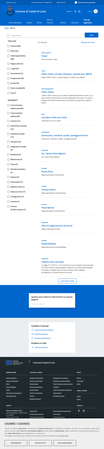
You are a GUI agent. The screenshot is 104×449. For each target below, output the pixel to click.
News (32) (14, 50)
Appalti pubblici (34, 390)
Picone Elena (47, 171)
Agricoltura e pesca (58, 396)
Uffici (7, 384)
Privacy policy (64, 436)
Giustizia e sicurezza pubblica (61, 381)
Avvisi (78, 384)
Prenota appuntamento (37, 414)
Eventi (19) (15, 83)
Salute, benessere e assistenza (62, 390)
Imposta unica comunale (52, 261)
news (43, 114)
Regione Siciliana (11, 2)
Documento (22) (17, 73)
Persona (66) (16, 46)
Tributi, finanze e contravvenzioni (63, 384)
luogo (43, 71)
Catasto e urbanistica (36, 393)
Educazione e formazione (60, 378)
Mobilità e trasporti (35, 399)
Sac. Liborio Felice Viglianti (53, 153)
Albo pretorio (61, 2)
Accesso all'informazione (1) (18, 206)
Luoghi (79, 396)
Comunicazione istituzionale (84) (17, 105)
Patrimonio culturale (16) (19, 126)
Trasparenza (45, 132)
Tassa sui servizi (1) (18, 191)
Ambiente (56, 387)
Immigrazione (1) (17, 196)
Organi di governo (11, 378)
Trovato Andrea (48, 189)
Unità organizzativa (47, 89)
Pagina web (44, 150)
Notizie (79, 378)
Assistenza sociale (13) (18, 133)
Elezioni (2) (15, 177)
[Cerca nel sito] (96, 11)
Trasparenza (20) (17, 78)
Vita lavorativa (34, 384)
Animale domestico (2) (18, 169)
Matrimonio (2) (16, 159)
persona (44, 168)
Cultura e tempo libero (36, 381)
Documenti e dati (11, 396)
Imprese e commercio (36, 387)
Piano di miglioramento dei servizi (56, 225)
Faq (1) (13, 93)
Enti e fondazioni (11, 387)
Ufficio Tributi (47, 92)
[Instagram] (78, 11)
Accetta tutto (40, 443)
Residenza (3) (16, 154)
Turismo (63, 22)
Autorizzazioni (57, 393)
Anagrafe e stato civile (36, 378)
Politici (8, 390)
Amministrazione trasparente (62, 411)
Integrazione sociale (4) (18, 146)
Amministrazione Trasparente (41, 2)
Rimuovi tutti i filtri (88, 42)
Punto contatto (46, 53)
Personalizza (16, 443)
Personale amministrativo (14, 393)
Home (6, 28)
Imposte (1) (15, 201)
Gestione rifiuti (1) (17, 186)
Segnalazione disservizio (37, 417)
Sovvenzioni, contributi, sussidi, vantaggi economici (64, 135)
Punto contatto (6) (18, 88)
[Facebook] (74, 11)
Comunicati (80, 381)
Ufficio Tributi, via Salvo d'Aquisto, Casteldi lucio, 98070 (66, 74)
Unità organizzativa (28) (18, 55)
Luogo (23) (15, 68)
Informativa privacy (59, 417)
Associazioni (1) (17, 182)
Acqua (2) (14, 164)
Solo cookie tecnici (65, 443)
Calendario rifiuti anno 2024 (54, 117)
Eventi (79, 399)
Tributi (44, 56)
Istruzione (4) (16, 141)
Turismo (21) (15, 121)
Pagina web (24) (17, 63)
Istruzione (75, 22)
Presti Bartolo (47, 207)
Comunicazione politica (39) (16, 113)
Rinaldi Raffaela (48, 243)
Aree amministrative (12, 381)
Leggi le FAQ (33, 411)
